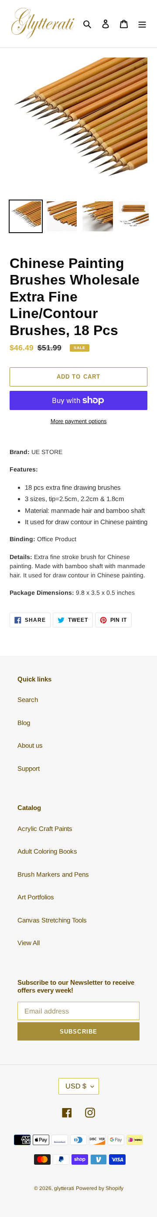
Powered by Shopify (99, 1188)
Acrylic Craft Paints (44, 828)
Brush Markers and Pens (53, 874)
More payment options (79, 421)
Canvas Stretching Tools (52, 920)
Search (27, 699)
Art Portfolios (35, 897)
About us (30, 745)
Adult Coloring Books (47, 851)
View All (28, 942)
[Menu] (142, 23)
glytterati (64, 1188)
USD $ (75, 1086)
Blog (23, 722)
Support (28, 768)
